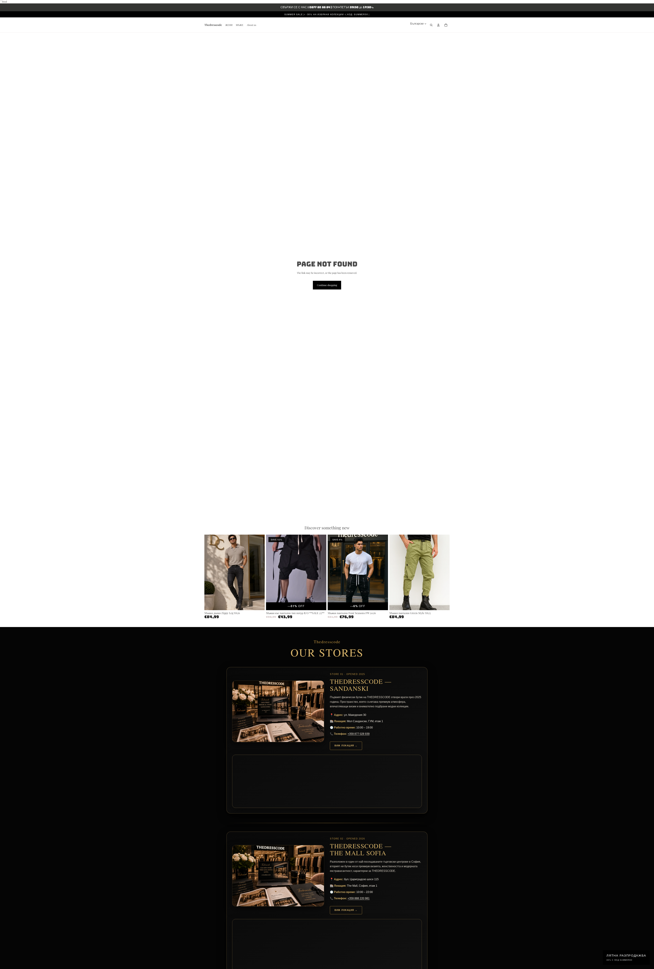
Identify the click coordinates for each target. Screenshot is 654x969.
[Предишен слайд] (209, 572)
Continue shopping (327, 285)
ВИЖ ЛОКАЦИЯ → (345, 745)
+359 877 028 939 (359, 733)
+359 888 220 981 (359, 898)
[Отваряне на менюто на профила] (438, 25)
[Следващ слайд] (259, 572)
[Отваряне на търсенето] (431, 25)
